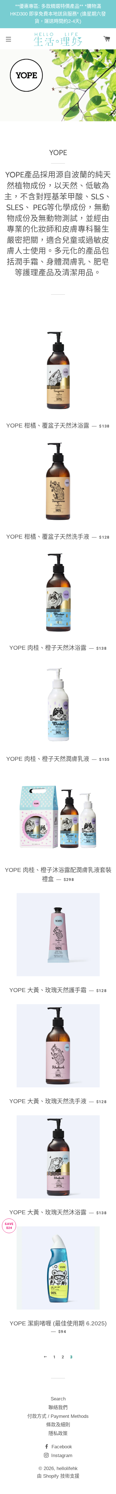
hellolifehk (67, 1468)
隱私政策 (58, 1433)
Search (58, 1399)
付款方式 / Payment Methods (58, 1416)
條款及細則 (58, 1424)
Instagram (61, 1455)
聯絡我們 (58, 1407)
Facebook (61, 1446)
